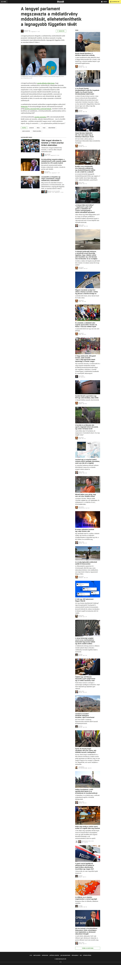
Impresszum (45, 955)
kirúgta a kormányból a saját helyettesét (38, 109)
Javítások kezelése (54, 955)
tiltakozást (24, 106)
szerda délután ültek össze (45, 83)
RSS (81, 955)
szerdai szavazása (40, 117)
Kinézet (105, 1)
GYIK (31, 955)
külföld (26, 31)
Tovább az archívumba (87, 948)
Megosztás (61, 31)
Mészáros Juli (27, 30)
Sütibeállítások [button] (87, 955)
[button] (24, 128)
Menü (4, 1)
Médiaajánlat (75, 955)
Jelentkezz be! (115, 1)
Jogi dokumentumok (65, 955)
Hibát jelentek (36, 955)
